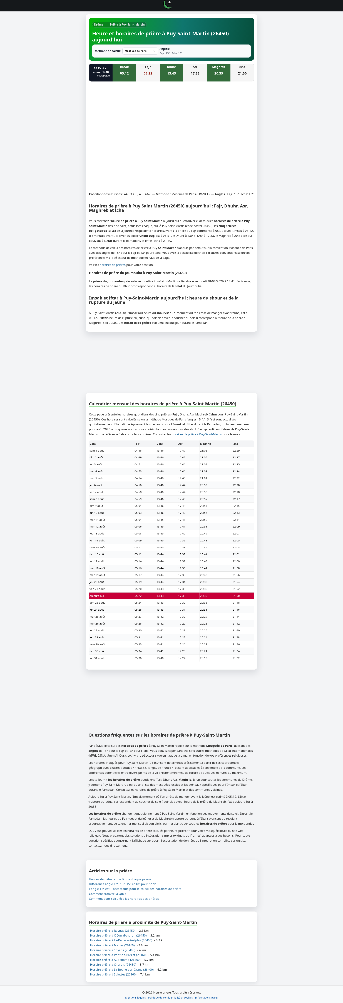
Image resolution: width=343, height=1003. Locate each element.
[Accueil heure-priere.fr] (167, 4)
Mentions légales (135, 997)
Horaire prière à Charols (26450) (113, 965)
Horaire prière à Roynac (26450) (113, 931)
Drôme (98, 24)
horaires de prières (113, 265)
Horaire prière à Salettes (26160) (113, 974)
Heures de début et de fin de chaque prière (120, 879)
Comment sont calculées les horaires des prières (124, 899)
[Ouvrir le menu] (177, 4)
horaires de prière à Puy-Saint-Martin (197, 434)
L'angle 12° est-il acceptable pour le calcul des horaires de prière (135, 889)
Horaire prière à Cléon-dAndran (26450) (118, 935)
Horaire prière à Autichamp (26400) (115, 960)
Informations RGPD (206, 997)
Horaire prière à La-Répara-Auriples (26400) (121, 940)
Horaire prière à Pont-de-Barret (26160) (118, 955)
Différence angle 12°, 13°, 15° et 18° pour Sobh (122, 884)
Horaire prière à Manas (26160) (112, 945)
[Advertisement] (171, 111)
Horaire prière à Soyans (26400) (112, 950)
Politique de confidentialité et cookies (170, 997)
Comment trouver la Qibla (107, 894)
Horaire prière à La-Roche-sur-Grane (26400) (122, 969)
